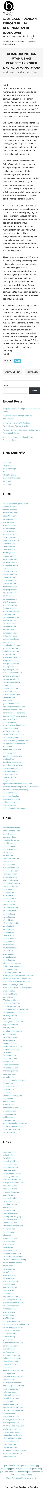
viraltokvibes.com (10, 1222)
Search (5, 385)
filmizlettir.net (8, 1158)
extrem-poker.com (10, 1037)
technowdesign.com (11, 1006)
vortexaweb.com (10, 562)
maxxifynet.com (9, 531)
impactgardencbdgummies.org (15, 1123)
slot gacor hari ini (35, 1471)
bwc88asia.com (9, 1034)
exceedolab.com (9, 626)
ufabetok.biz (8, 951)
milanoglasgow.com (11, 1389)
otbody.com (8, 1265)
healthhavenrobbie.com (12, 709)
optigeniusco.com (10, 565)
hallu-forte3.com (9, 1392)
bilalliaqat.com (9, 759)
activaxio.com (8, 629)
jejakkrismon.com (10, 1287)
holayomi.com (8, 780)
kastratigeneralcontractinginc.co (16, 978)
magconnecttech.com (12, 694)
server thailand (21, 1471)
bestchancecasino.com (12, 756)
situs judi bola (22, 1465)
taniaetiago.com (9, 1114)
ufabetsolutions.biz (11, 923)
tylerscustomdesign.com (13, 1198)
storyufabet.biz (9, 941)
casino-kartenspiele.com (13, 1256)
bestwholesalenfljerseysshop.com (16, 981)
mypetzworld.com (10, 1024)
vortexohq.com (9, 654)
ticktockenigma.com (11, 682)
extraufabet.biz (9, 917)
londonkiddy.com (10, 793)
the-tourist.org (9, 1241)
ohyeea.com (8, 1098)
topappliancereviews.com (13, 1435)
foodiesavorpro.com (11, 651)
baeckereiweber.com (11, 827)
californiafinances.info (12, 1358)
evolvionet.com (9, 522)
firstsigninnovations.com (13, 1182)
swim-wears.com (10, 1189)
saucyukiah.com (9, 1152)
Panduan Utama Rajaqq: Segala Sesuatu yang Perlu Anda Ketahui (21, 432)
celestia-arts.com (10, 1170)
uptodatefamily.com (11, 1086)
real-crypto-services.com (13, 1021)
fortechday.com (9, 805)
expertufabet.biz (9, 895)
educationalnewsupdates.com (15, 503)
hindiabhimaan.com (11, 1441)
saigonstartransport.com (13, 1342)
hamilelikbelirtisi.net (11, 617)
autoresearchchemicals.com (14, 1450)
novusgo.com (8, 666)
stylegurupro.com (10, 636)
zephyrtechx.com (10, 586)
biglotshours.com (10, 877)
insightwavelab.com (11, 660)
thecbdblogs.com (10, 1447)
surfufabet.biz (8, 929)
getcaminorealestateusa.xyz (14, 808)
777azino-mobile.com (11, 1000)
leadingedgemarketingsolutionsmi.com (19, 975)
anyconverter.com (10, 1281)
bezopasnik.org (9, 1336)
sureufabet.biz (8, 935)
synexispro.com (9, 777)
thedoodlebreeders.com (12, 1046)
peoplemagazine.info (11, 831)
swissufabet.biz (9, 904)
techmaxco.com (9, 623)
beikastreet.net (9, 1155)
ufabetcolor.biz (9, 914)
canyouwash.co (9, 837)
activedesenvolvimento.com (14, 725)
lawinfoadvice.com (10, 1068)
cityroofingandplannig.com (14, 1012)
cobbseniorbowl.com (11, 1003)
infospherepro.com (10, 648)
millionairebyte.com (11, 802)
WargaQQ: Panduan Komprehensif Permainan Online (21, 410)
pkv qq (29, 1474)
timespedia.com (9, 1284)
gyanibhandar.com (10, 886)
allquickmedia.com (10, 1296)
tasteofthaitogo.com (11, 1330)
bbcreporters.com (10, 969)
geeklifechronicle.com (12, 645)
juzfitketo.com (9, 1117)
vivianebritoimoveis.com (13, 1225)
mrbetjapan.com (9, 1309)
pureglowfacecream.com (13, 1302)
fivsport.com (8, 1061)
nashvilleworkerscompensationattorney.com (21, 786)
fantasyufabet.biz (10, 898)
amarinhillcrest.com (11, 1238)
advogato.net (8, 1244)
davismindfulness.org (11, 799)
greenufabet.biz (9, 910)
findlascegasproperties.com (14, 706)
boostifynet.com (9, 580)
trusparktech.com (10, 574)
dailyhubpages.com (11, 728)
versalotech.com (9, 620)
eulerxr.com (7, 685)
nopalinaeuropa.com (11, 1129)
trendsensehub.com (11, 679)
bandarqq (34, 1465)
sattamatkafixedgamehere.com (15, 740)
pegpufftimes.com (10, 1167)
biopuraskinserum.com (12, 1355)
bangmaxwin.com (10, 1346)
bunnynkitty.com (10, 1333)
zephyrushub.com (10, 512)
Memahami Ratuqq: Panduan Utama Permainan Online (18, 439)
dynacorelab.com (10, 537)
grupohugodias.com (11, 1049)
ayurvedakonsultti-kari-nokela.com (17, 987)
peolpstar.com (9, 1195)
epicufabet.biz (8, 944)
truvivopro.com (9, 543)
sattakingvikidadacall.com (13, 734)
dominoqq (7, 462)
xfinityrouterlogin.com (12, 1429)
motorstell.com (9, 1210)
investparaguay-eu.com (12, 1031)
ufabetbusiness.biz (10, 907)
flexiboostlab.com (10, 608)
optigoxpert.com (10, 589)
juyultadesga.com (10, 1018)
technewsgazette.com (12, 1299)
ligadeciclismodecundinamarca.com (17, 783)
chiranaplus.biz (9, 1379)
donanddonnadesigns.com (14, 713)
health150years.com (11, 1213)
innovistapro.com (10, 605)
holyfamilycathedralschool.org (15, 790)
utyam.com (7, 1092)
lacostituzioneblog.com (12, 1095)
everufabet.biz (8, 954)
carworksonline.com (11, 1201)
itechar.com (8, 852)
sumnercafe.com (9, 1074)
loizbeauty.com (9, 1278)
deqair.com (7, 1052)
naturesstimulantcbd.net (13, 1126)
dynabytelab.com (10, 519)
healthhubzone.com (11, 858)
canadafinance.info (10, 1361)
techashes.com (9, 834)
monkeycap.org (9, 1232)
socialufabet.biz (9, 926)
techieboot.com (9, 846)
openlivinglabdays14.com (13, 984)
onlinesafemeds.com (11, 883)
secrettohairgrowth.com (13, 1327)
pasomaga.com (9, 1120)
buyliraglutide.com (10, 880)
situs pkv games (9, 475)
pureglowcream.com (11, 1321)
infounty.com (8, 1028)
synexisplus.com (9, 525)
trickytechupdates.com (12, 1438)
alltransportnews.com (12, 963)
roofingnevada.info (10, 771)
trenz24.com (8, 1272)
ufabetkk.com (8, 1293)
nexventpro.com (9, 583)
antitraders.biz (9, 991)
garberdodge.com (10, 1186)
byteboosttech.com (11, 867)
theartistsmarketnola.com (13, 1376)
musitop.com (8, 1089)
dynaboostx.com (10, 599)
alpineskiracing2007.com (13, 1407)
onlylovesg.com (9, 722)
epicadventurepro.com (12, 657)
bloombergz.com (10, 1250)
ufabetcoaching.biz (11, 796)
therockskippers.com (11, 1398)
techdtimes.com (9, 843)
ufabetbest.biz (9, 932)
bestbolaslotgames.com (12, 737)
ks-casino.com (9, 1040)
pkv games (33, 72)
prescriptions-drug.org (12, 1216)
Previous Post (13, 372)
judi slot (12, 1465)
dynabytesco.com (10, 633)
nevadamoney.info (10, 1364)
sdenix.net (7, 1235)
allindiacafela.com (10, 1404)
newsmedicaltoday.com (12, 768)
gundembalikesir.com (11, 849)
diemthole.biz (8, 1290)
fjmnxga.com (8, 1339)
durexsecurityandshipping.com (15, 1009)
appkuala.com (8, 1315)
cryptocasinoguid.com (12, 972)
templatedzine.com (11, 1064)
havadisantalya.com (11, 840)
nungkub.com (8, 1104)
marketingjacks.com (11, 1432)
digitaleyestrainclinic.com (13, 1419)
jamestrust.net (9, 1269)
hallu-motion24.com (11, 1395)
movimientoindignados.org (14, 1080)
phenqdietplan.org (10, 1071)
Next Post (32, 372)
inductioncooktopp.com (13, 765)
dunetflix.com (8, 1077)
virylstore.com (8, 1207)
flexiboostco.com (10, 506)
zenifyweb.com (9, 697)
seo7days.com (8, 1318)
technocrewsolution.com (13, 1219)
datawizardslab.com (11, 639)
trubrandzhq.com (10, 577)
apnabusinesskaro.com (12, 1453)
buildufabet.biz (9, 960)
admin (22, 72)
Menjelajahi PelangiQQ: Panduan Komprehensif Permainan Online (16, 424)
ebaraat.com (8, 861)
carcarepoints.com (10, 1043)
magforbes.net (9, 1229)
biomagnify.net (9, 1132)
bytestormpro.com (10, 670)
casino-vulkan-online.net (13, 1410)
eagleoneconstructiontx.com (15, 716)
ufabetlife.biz (8, 920)
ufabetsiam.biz (9, 901)
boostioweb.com (10, 509)
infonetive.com (9, 1349)
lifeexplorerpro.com (11, 663)
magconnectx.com (10, 774)
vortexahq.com (9, 549)
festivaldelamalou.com (12, 1179)
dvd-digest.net (9, 1373)
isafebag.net (8, 1247)
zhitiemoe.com (9, 1101)
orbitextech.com (9, 691)
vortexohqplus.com (11, 611)
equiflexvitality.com (11, 719)
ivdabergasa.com (10, 1015)
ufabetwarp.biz (9, 889)
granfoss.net (8, 1401)
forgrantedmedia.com (12, 1192)
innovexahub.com (10, 534)
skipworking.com (10, 1275)
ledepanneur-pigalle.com (13, 1370)
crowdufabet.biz (9, 957)
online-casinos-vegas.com (13, 1426)
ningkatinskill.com (10, 1058)
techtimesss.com (10, 1204)
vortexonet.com (9, 528)
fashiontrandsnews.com (13, 966)
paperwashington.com (12, 749)
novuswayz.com (9, 593)
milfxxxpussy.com (10, 1083)
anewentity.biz (9, 1312)
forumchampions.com (12, 1173)
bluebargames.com (10, 1176)
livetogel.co (7, 700)
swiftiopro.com (9, 614)
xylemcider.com (9, 1111)
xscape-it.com (8, 997)
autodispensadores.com (12, 762)
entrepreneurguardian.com (14, 743)
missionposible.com (11, 1422)
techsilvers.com (9, 1055)
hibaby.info (7, 746)
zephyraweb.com (10, 559)
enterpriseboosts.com (12, 1253)
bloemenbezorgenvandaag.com (16, 1324)
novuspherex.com (10, 568)
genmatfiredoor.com (11, 703)
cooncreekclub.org (10, 1164)
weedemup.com (9, 753)
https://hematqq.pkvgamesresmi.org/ (21, 1478)
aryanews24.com (10, 994)
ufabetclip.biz (8, 892)
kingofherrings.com (11, 1306)
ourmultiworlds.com (11, 1161)
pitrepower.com (9, 1413)
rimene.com (7, 1367)
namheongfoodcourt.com (13, 1385)
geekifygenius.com (10, 688)
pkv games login (9, 468)
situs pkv (37, 1468)
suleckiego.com (9, 1456)
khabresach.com (9, 1444)
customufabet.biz (10, 938)
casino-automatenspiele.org (14, 1259)
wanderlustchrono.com (12, 673)
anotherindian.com (10, 1107)
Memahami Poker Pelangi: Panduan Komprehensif (17, 417)
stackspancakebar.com (12, 1382)
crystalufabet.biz (9, 948)
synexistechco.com (11, 540)
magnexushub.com (11, 871)
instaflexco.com (9, 602)
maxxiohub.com (9, 556)
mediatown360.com (11, 1416)
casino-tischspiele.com (12, 1262)
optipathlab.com (9, 516)
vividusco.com (9, 546)
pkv (4, 471)
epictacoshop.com (10, 1352)
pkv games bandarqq (11, 478)
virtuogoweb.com (10, 874)
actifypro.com (8, 596)
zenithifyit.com (9, 552)
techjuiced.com (9, 864)
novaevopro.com (10, 571)
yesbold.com (8, 855)
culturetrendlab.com (11, 676)
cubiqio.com (8, 642)
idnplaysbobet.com (11, 731)
